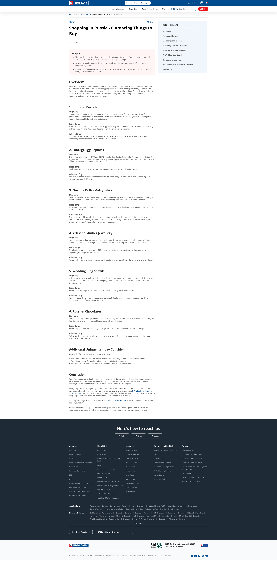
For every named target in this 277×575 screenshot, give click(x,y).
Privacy (124, 556)
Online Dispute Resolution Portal (81, 483)
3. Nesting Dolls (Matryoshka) (175, 45)
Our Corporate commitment (79, 491)
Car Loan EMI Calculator (133, 513)
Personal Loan (95, 506)
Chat (140, 436)
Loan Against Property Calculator (119, 516)
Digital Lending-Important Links (193, 477)
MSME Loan (175, 509)
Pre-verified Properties (163, 506)
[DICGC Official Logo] (160, 545)
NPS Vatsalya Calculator (176, 519)
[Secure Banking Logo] (204, 545)
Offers (164, 9)
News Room (73, 467)
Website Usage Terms (155, 556)
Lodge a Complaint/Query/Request (166, 450)
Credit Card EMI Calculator (155, 516)
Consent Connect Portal (137, 556)
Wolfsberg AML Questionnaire (193, 454)
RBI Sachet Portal (103, 490)
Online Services (131, 463)
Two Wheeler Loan (128, 506)
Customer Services (132, 454)
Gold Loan (140, 506)
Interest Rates (131, 471)
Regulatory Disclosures (77, 487)
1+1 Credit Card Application (107, 494)
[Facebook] (192, 556)
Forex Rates (130, 475)
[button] (138, 3)
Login (202, 9)
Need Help (133, 9)
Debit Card (130, 509)
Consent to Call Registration (164, 467)
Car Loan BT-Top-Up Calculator (143, 519)
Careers (72, 459)
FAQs (155, 454)
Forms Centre (130, 491)
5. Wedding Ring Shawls (172, 55)
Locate (156, 436)
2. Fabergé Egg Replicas (172, 41)
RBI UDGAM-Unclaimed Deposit (108, 481)
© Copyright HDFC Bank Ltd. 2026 (81, 556)
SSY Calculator (171, 516)
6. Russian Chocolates (172, 60)
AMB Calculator (138, 516)
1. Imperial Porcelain (171, 36)
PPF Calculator (183, 516)
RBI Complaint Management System (110, 486)
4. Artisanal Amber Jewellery (174, 50)
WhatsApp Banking (160, 479)
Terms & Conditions (113, 556)
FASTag (155, 509)
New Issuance (102, 454)
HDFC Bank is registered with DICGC (180, 544)
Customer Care (159, 459)
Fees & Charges (131, 450)
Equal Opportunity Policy (191, 481)
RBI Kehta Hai (102, 477)
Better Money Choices (150, 9)
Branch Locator (159, 475)
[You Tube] (199, 556)
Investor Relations (75, 454)
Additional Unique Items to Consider (178, 64)
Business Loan (115, 506)
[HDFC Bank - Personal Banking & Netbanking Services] (79, 545)
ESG (70, 475)
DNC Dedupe (186, 473)
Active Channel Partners (162, 463)
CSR (70, 479)
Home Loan (150, 506)
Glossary (168, 556)
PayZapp (148, 509)
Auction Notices (131, 487)
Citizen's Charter (188, 450)
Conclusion (167, 69)
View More (139, 523)
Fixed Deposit (164, 509)
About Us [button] (191, 3)
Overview (167, 31)
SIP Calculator (195, 516)
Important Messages (104, 473)
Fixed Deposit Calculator (99, 519)
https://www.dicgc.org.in (174, 546)
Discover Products (117, 9)
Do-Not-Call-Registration (162, 471)
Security (100, 465)
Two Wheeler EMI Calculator (154, 513)
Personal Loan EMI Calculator (112, 513)
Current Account (96, 509)
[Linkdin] (206, 556)
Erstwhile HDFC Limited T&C (79, 496)
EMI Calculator (95, 513)
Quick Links (101, 450)
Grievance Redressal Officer (192, 463)
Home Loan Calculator (98, 516)
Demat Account (109, 509)
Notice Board (130, 467)
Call (122, 436)
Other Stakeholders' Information (81, 463)
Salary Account (192, 506)
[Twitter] (203, 556)
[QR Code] (153, 545)
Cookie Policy (99, 556)
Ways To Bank (130, 479)
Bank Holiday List (132, 459)
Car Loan (105, 506)
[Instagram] (195, 556)
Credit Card (120, 509)
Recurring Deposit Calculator (119, 519)
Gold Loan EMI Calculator (194, 513)
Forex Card (139, 509)
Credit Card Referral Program (108, 498)
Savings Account (179, 506)
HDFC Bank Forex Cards (116, 400)
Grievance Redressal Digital (192, 459)
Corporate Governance (77, 471)
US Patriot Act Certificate (106, 469)
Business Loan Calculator (175, 513)
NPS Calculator (160, 519)
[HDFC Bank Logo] (79, 3)
